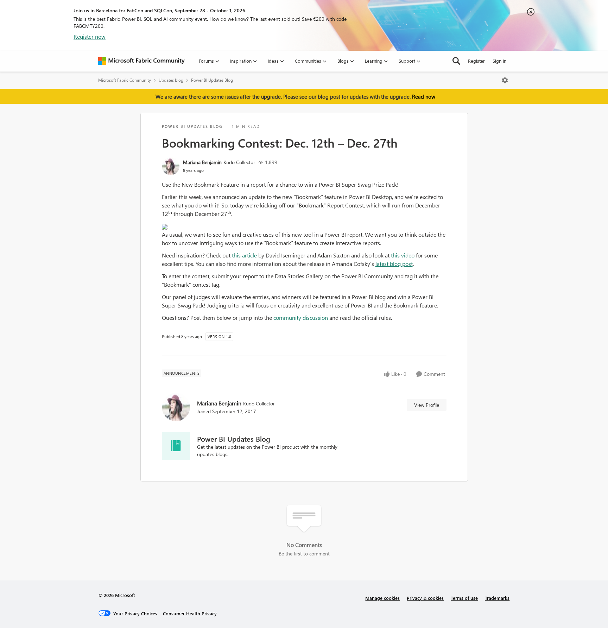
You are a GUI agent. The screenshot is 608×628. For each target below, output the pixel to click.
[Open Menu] (505, 80)
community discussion (300, 317)
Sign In (499, 61)
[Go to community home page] (141, 61)
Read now (423, 96)
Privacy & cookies (425, 598)
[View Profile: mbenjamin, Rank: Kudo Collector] (170, 166)
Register (476, 61)
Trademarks (497, 598)
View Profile (426, 405)
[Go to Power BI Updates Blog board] (176, 446)
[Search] (456, 61)
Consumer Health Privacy (190, 613)
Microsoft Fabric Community (124, 80)
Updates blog (171, 80)
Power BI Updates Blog (212, 80)
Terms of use (464, 598)
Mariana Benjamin (202, 162)
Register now (90, 36)
